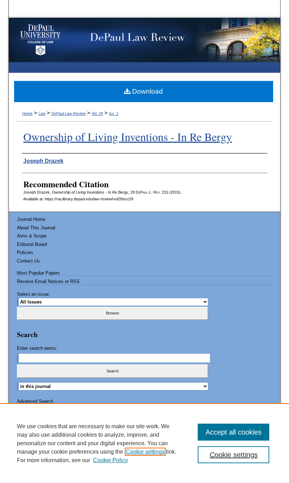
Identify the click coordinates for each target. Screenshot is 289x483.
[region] (144, 443)
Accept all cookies (233, 432)
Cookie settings (145, 452)
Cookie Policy (110, 460)
